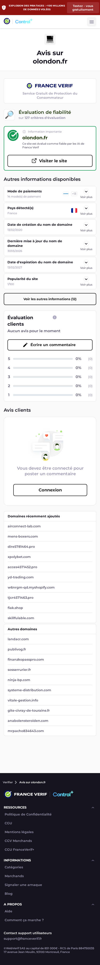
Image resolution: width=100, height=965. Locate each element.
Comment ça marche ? (24, 920)
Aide (8, 911)
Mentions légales (19, 832)
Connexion (50, 490)
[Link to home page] (7, 21)
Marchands (14, 876)
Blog (9, 894)
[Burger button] (91, 21)
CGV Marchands (18, 841)
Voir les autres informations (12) (50, 299)
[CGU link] (54, 317)
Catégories (14, 867)
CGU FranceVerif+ (19, 850)
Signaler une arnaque (23, 885)
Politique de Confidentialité (28, 814)
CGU (8, 823)
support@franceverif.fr (23, 938)
